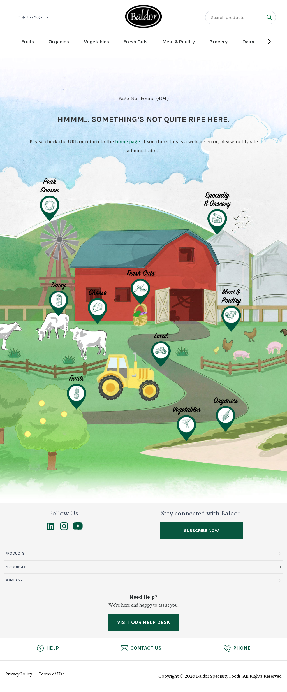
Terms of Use (52, 674)
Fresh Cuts (136, 42)
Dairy (248, 42)
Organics (58, 42)
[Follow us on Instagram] (64, 528)
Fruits (27, 42)
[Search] (269, 17)
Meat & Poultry (179, 42)
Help (52, 648)
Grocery (218, 42)
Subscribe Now (201, 530)
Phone (242, 648)
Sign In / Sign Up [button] (33, 17)
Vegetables (96, 42)
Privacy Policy (19, 674)
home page (127, 142)
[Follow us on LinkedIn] (50, 528)
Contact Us (145, 648)
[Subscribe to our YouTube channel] (78, 528)
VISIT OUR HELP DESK (143, 622)
